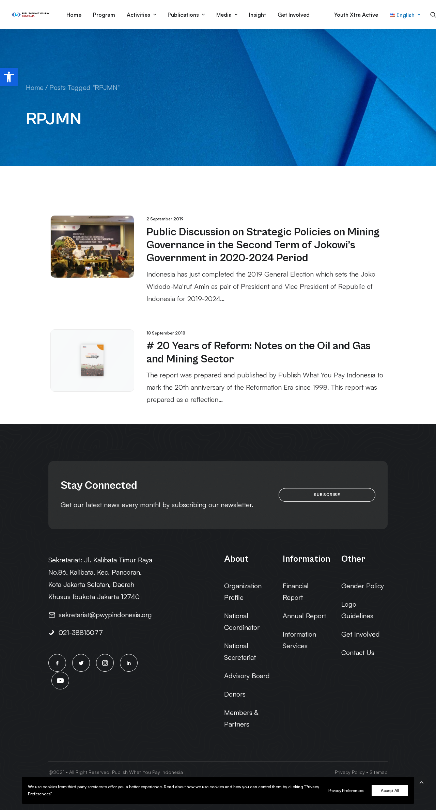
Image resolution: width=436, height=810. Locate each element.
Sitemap (379, 772)
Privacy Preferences (345, 790)
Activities (138, 14)
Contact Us (357, 652)
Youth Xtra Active (356, 14)
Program (104, 14)
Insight (257, 14)
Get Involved (294, 14)
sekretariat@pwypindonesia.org (105, 614)
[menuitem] (74, 14)
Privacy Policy (350, 772)
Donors (235, 694)
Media (224, 14)
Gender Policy (362, 585)
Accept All (390, 790)
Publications (183, 14)
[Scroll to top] (421, 781)
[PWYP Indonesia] (30, 14)
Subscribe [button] (327, 495)
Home (73, 14)
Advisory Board (247, 675)
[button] (9, 77)
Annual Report (304, 615)
